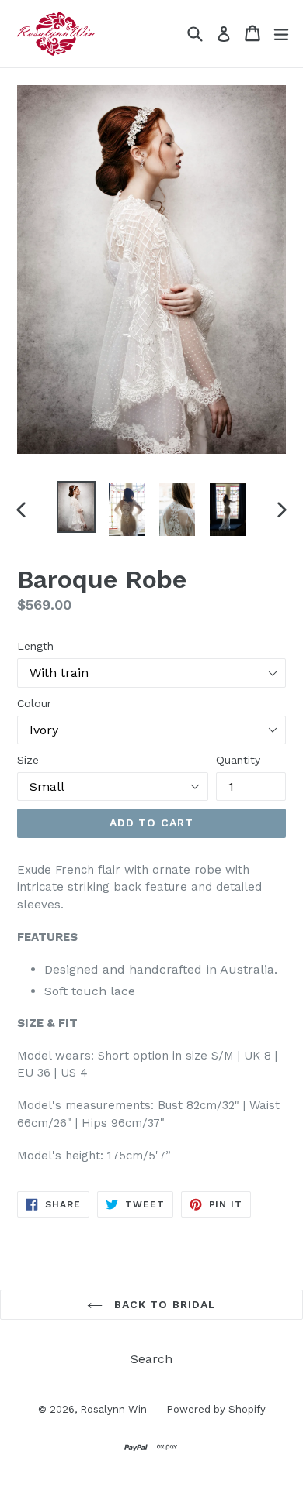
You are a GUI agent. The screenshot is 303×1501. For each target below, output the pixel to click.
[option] (75, 507)
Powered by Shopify (216, 1409)
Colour (34, 703)
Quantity (238, 760)
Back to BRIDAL (163, 1304)
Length (35, 646)
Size (28, 760)
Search (151, 1359)
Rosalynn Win (113, 1409)
